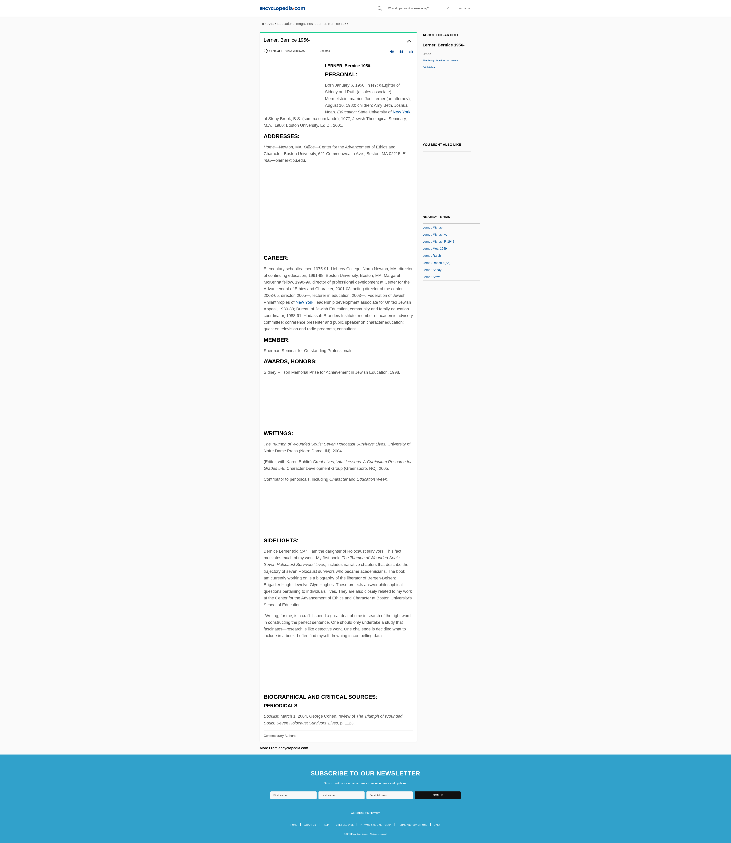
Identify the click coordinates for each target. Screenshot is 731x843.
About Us (310, 825)
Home (293, 825)
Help (326, 825)
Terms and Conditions (412, 825)
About (440, 60)
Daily (437, 825)
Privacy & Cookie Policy (376, 825)
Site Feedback (345, 825)
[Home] (282, 8)
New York (401, 112)
